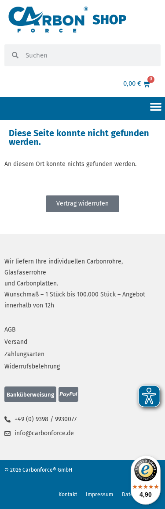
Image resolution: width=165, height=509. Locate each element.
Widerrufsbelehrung (32, 366)
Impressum (99, 494)
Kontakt (68, 494)
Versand (15, 342)
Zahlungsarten (24, 354)
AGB (10, 329)
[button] (156, 106)
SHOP (109, 20)
